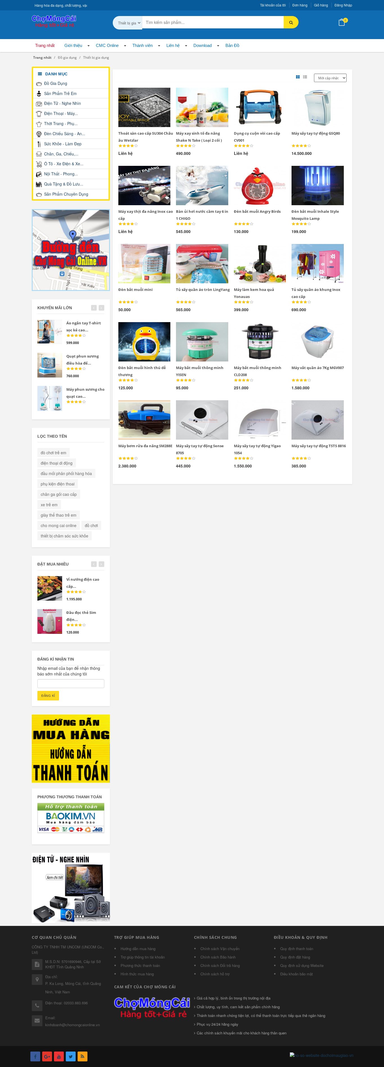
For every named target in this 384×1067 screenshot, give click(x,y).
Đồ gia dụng (55, 83)
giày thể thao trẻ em (58, 515)
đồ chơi (91, 525)
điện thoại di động (57, 463)
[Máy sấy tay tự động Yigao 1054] (250, 407)
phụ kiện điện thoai (57, 484)
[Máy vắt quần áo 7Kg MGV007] (308, 329)
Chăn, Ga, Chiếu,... (60, 154)
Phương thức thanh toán (140, 965)
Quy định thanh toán (296, 948)
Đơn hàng (300, 5)
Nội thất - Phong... (60, 174)
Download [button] (202, 45)
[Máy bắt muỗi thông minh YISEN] (192, 329)
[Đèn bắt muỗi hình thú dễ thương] (134, 329)
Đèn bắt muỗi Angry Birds (257, 211)
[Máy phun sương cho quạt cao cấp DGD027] (49, 398)
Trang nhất (45, 45)
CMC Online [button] (107, 45)
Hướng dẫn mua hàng (138, 948)
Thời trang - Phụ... (60, 123)
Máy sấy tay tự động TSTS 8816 (319, 445)
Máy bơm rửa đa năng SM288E (145, 445)
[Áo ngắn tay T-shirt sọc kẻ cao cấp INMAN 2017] (49, 332)
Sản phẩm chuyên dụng (65, 194)
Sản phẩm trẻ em (60, 93)
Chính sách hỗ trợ (214, 973)
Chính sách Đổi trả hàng (220, 965)
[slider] (128, 146)
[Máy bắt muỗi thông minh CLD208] (250, 329)
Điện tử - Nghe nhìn (62, 103)
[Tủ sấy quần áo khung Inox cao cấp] (308, 251)
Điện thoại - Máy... (60, 113)
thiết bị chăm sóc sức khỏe (64, 536)
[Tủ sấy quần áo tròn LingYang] (192, 251)
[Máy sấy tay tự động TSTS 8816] (308, 407)
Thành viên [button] (142, 45)
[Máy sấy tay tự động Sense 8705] (192, 407)
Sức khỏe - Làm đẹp (62, 143)
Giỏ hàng (321, 5)
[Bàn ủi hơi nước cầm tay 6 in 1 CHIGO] (192, 172)
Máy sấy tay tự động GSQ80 (316, 133)
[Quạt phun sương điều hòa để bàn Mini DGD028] (49, 365)
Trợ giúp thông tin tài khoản (143, 957)
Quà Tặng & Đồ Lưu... (63, 184)
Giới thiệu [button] (73, 45)
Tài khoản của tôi (273, 5)
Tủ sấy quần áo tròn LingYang (203, 289)
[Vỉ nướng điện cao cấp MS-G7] (49, 588)
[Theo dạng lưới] (298, 77)
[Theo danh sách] (305, 77)
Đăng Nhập (343, 5)
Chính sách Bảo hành (218, 957)
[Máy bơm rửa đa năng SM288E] (134, 407)
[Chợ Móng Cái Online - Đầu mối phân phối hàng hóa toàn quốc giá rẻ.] (54, 21)
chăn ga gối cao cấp (59, 494)
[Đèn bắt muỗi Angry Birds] (250, 172)
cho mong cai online (58, 525)
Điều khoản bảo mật (296, 973)
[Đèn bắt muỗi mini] (134, 251)
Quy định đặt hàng (295, 957)
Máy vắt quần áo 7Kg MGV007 (318, 367)
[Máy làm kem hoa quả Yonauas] (250, 251)
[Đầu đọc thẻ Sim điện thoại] (49, 621)
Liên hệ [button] (173, 45)
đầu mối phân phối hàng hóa (66, 473)
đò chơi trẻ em (53, 452)
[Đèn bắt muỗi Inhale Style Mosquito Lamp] (308, 172)
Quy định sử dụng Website (302, 965)
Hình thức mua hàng (137, 973)
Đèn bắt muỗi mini (135, 289)
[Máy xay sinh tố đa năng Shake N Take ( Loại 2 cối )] (192, 94)
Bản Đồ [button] (232, 45)
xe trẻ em (49, 504)
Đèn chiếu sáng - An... (64, 133)
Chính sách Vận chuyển (220, 948)
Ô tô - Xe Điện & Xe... (63, 163)
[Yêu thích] (134, 95)
